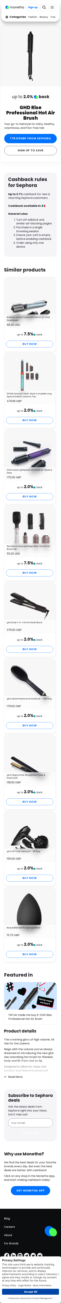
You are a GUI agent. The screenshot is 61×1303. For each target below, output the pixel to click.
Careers (9, 1227)
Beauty (44, 17)
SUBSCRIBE (31, 1133)
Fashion (32, 17)
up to (30, 96)
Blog (7, 1218)
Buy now (30, 344)
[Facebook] (6, 1255)
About (8, 1235)
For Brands (11, 1243)
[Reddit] (40, 1255)
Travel (54, 17)
